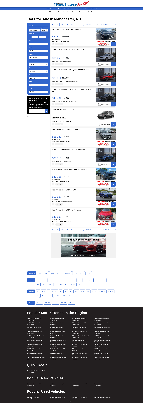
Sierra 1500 (54, 291)
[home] (71, 3)
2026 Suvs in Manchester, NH (34, 319)
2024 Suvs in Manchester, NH (101, 323)
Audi (85, 280)
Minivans (88, 273)
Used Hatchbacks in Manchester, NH (102, 398)
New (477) (35, 37)
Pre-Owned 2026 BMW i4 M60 (64, 190)
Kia (108, 280)
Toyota (50, 284)
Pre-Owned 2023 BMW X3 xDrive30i (66, 30)
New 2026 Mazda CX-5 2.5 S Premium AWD (69, 150)
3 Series (76, 291)
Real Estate (88, 8)
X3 (48, 291)
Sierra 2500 (111, 291)
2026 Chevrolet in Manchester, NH (102, 328)
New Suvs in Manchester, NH (34, 384)
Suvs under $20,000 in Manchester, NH (36, 371)
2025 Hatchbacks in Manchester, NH (102, 341)
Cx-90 (88, 291)
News (51, 8)
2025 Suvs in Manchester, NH (79, 323)
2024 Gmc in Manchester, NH (56, 336)
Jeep (80, 280)
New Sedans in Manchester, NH (79, 384)
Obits (74, 8)
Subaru (44, 284)
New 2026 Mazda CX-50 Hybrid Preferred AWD (70, 70)
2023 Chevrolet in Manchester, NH (58, 341)
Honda (103, 280)
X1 (70, 291)
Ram (38, 284)
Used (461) (42, 37)
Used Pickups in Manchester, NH (79, 398)
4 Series (71, 295)
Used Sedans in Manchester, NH (57, 398)
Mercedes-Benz (63, 284)
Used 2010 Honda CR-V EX (63, 110)
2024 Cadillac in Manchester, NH (79, 345)
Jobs (82, 8)
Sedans (52, 273)
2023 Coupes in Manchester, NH (79, 358)
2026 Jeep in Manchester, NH (101, 354)
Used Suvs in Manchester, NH (34, 398)
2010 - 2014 (71, 302)
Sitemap (71, 401)
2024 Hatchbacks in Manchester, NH (58, 358)
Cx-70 (82, 291)
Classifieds (94, 8)
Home (47, 8)
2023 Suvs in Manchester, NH (79, 328)
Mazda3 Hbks (57, 295)
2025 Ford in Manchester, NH (78, 349)
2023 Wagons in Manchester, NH (101, 358)
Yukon (64, 295)
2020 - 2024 (47, 302)
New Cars (58, 12)
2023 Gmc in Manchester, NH (34, 349)
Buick (74, 280)
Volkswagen (72, 284)
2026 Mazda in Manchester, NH (57, 319)
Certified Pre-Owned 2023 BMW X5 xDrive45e (70, 170)
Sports (66, 8)
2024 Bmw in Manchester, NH (56, 328)
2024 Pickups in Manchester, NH (34, 341)
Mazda (38, 280)
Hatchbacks (59, 273)
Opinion (70, 8)
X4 (37, 295)
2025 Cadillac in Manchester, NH (57, 349)
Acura (56, 284)
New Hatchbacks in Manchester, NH (102, 384)
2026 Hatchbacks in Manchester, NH (35, 336)
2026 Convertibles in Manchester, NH (80, 336)
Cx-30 (66, 291)
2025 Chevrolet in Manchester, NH (58, 345)
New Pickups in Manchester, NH (57, 384)
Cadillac (68, 280)
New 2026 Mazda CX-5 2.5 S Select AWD (68, 50)
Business (60, 8)
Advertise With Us (89, 12)
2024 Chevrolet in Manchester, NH (35, 354)
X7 (42, 295)
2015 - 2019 (55, 302)
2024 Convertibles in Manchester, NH (36, 358)
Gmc (50, 280)
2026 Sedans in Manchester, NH (34, 332)
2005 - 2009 (63, 302)
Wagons (75, 273)
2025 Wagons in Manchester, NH (101, 349)
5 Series (94, 291)
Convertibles (67, 273)
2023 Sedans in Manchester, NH (57, 332)
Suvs (40, 273)
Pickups (45, 273)
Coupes (81, 273)
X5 (60, 291)
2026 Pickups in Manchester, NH (101, 319)
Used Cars (66, 12)
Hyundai (90, 280)
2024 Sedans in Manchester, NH (79, 332)
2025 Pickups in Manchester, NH (34, 345)
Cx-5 (38, 291)
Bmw (44, 280)
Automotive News (77, 12)
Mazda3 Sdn (48, 295)
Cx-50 (43, 291)
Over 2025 (39, 302)
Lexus (80, 284)
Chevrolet (56, 280)
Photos (79, 8)
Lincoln (97, 280)
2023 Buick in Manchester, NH (57, 354)
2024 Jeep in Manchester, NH (101, 345)
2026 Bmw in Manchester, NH (79, 319)
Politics (55, 8)
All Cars (50, 12)
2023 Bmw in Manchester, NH (34, 328)
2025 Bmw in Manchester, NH (56, 323)
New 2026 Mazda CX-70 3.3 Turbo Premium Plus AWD (71, 90)
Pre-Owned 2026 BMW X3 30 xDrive (66, 210)
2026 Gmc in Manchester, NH (34, 323)
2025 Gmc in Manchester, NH (79, 341)
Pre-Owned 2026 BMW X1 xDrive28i (66, 130)
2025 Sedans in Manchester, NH (101, 332)
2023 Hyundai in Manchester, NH (79, 354)
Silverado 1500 (102, 291)
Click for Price (59, 118)
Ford (62, 280)
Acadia (77, 295)
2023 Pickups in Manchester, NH (101, 336)
